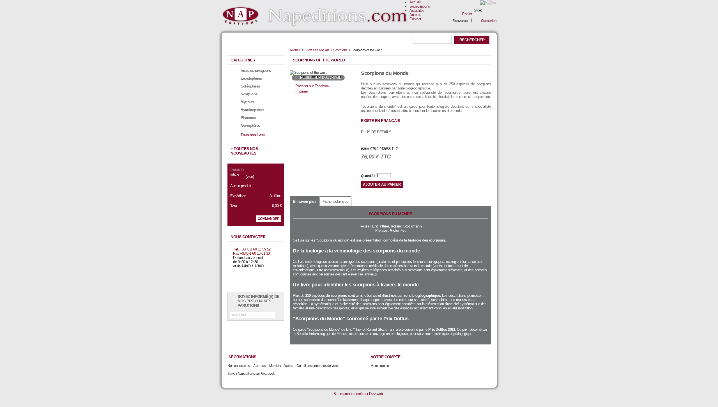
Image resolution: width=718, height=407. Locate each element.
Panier (467, 14)
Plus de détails (376, 132)
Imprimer (302, 91)
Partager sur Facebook (312, 86)
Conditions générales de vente (317, 366)
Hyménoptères (252, 110)
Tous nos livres (253, 135)
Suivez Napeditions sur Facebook (251, 374)
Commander (269, 219)
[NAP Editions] (315, 16)
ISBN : (365, 149)
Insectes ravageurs (256, 70)
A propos (259, 366)
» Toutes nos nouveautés (244, 150)
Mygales (247, 102)
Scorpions (249, 94)
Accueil (415, 2)
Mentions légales (281, 366)
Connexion (489, 20)
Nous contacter (248, 236)
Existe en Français (380, 120)
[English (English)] (491, 2)
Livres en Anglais (317, 50)
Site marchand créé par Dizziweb (358, 394)
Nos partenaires (238, 366)
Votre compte (380, 366)
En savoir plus (304, 201)
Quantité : (368, 176)
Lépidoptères (251, 78)
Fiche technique (335, 201)
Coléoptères (250, 86)
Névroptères (250, 125)
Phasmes (248, 118)
